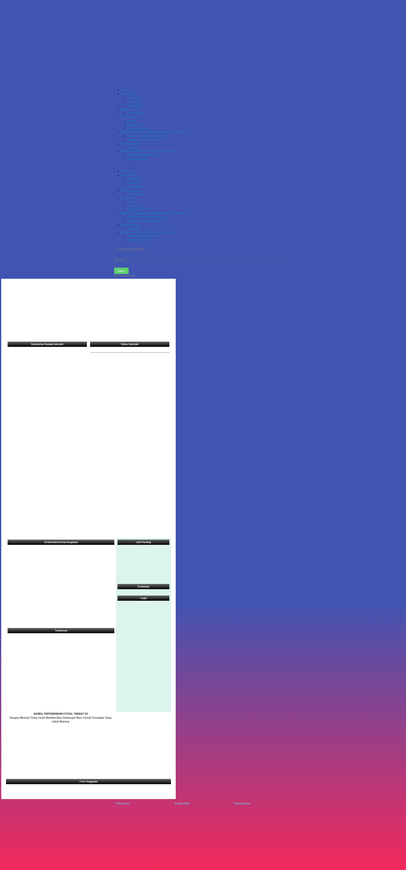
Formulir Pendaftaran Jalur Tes (144, 139)
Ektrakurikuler (135, 105)
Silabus (131, 120)
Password (120, 259)
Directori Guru (129, 116)
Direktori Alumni (130, 143)
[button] (203, 165)
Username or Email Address (129, 249)
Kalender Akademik (138, 128)
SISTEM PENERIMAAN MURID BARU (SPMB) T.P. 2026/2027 (154, 132)
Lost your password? (124, 275)
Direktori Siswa (129, 109)
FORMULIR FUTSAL (138, 158)
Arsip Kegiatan (135, 113)
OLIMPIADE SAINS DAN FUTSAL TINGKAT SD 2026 (149, 151)
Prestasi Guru (135, 124)
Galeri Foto (133, 101)
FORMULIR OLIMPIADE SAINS (143, 154)
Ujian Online (134, 97)
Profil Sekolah (129, 94)
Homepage (127, 90)
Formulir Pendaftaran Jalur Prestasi (147, 135)
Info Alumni (133, 147)
